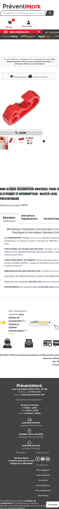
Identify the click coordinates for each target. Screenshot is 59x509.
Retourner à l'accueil (40, 77)
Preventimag (43, 496)
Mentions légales (21, 458)
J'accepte (52, 504)
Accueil (6, 59)
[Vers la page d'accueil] (22, 7)
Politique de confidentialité (21, 463)
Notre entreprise (43, 475)
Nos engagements (43, 490)
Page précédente (20, 77)
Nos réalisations (43, 485)
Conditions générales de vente (21, 461)
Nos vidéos (43, 480)
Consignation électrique (42, 59)
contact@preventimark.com (32, 395)
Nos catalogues (43, 470)
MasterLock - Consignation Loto (21, 59)
